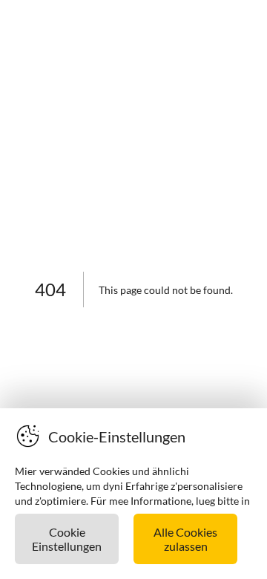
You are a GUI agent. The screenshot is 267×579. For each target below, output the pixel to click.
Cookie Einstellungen (67, 539)
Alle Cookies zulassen (185, 539)
